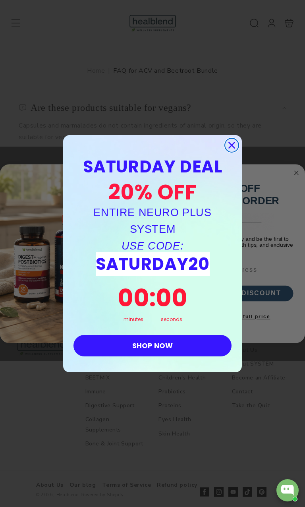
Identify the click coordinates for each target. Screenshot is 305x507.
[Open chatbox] (287, 490)
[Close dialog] (232, 145)
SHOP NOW (152, 345)
